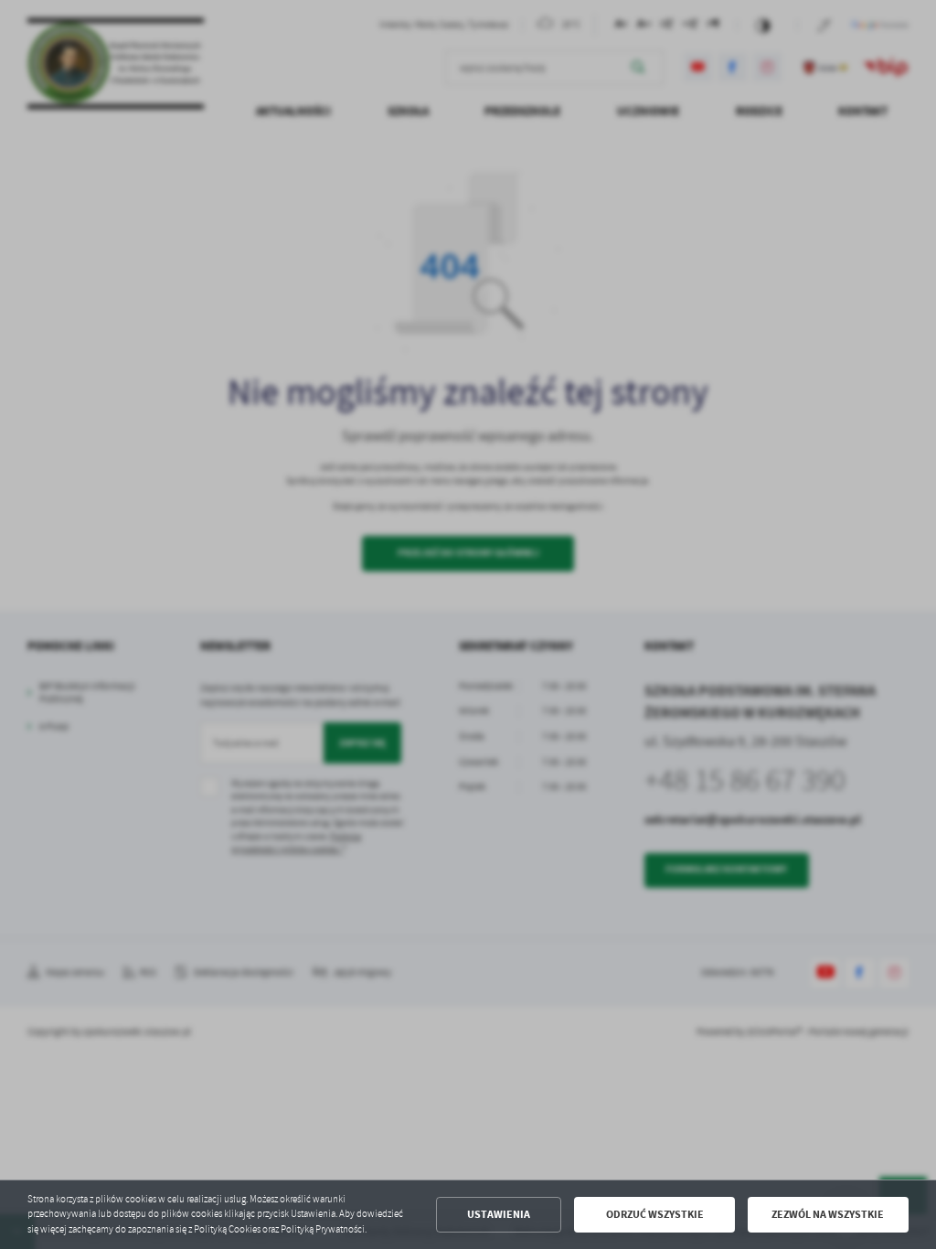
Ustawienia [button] (498, 1214)
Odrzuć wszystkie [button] (655, 1214)
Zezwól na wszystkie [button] (827, 1214)
